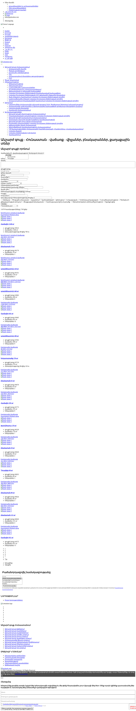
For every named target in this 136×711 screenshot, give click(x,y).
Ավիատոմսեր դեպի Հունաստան (22, 125)
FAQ (10, 78)
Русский (7, 34)
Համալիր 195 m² (7, 403)
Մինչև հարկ (6, 183)
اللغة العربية (9, 58)
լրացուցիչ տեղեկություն (19, 73)
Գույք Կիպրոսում (12, 80)
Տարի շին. (5, 189)
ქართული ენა (10, 47)
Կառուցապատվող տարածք (58, 202)
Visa (10, 74)
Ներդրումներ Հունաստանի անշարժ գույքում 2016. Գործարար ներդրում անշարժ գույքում (46, 104)
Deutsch (7, 42)
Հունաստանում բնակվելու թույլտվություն (26, 76)
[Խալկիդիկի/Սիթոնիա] (12, 582)
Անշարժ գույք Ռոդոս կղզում (16, 636)
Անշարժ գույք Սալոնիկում (15, 631)
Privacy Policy (28, 705)
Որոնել (4, 204)
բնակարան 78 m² (8, 246)
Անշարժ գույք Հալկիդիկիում (16, 633)
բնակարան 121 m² (8, 515)
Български (8, 38)
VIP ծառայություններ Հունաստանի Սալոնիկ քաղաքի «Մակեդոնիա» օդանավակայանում (46, 129)
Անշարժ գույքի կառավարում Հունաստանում (27, 118)
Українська (8, 56)
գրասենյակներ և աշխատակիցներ (23, 6)
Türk (6, 55)
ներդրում (9, 103)
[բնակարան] (16, 157)
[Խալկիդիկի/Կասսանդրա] (12, 580)
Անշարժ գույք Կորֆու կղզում (17, 634)
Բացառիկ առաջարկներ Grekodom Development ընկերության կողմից (36, 123)
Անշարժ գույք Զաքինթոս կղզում (18, 638)
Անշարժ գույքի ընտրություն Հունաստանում (27, 114)
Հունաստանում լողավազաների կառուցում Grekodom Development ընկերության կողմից (44, 101)
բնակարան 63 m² (8, 381)
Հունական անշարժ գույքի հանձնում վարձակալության (32, 119)
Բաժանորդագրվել (9, 586)
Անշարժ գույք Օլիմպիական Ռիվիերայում (22, 642)
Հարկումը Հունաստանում (20, 110)
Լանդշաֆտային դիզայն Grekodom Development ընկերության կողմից (36, 99)
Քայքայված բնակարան (34, 202)
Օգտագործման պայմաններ (17, 663)
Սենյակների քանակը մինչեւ (12, 187)
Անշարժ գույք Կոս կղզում (15, 648)
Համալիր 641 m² (7, 313)
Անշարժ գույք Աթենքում (14, 629)
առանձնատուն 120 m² (10, 269)
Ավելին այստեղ (21, 674)
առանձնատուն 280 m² (10, 336)
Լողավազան (72, 200)
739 (6, 559)
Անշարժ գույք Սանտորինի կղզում (19, 646)
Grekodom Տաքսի (15, 131)
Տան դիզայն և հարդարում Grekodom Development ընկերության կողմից (37, 97)
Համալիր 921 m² (7, 537)
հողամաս (5, 196)
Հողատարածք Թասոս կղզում (17, 640)
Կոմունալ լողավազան (89, 200)
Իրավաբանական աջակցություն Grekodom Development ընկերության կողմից (39, 116)
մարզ (3, 160)
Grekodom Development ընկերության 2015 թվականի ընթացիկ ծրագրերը (37, 95)
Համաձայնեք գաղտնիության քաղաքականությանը (20, 704)
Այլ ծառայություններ (13, 112)
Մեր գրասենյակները (17, 8)
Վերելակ (6, 200)
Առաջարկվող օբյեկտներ (15, 656)
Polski (7, 51)
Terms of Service (38, 705)
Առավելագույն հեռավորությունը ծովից (17, 198)
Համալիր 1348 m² (7, 224)
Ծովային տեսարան (20, 200)
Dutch (7, 44)
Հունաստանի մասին (17, 69)
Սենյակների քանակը (10, 185)
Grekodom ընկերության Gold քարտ (22, 133)
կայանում (35, 200)
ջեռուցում (60, 200)
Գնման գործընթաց (17, 71)
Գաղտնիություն (11, 661)
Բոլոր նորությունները (14, 600)
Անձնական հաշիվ (12, 665)
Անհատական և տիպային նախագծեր (25, 91)
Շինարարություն (16, 84)
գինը (3, 175)
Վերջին (8, 565)
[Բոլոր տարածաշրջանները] (12, 578)
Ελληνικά (8, 33)
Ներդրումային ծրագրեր (19, 108)
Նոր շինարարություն (109, 200)
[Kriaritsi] (12, 584)
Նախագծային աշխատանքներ (22, 87)
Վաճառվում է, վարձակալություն (14, 153)
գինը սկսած (6, 173)
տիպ (3, 158)
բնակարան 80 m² (8, 493)
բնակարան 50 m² (8, 448)
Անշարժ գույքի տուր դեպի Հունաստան (25, 121)
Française (8, 45)
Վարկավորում (15, 135)
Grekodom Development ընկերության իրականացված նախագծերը (35, 93)
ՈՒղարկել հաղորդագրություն (17, 709)
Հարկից (4, 181)
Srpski (7, 53)
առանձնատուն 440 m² (10, 291)
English (7, 31)
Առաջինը (8, 563)
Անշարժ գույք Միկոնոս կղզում (17, 644)
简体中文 (8, 40)
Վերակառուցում (16, 86)
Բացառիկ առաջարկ (13, 659)
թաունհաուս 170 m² (9, 425)
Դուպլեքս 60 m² (7, 470)
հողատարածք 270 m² (9, 358)
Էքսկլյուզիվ (110, 202)
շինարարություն (12, 82)
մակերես (4, 179)
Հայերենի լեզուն (11, 36)
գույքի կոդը (5, 169)
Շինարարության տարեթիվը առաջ (15, 191)
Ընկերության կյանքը (17, 10)
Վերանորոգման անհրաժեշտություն (87, 202)
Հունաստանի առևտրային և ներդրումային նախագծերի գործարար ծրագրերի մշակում (45, 106)
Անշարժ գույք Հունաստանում (17, 67)
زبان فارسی (9, 49)
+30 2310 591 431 (10, 12)
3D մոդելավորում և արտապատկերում (25, 89)
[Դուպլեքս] (16, 158)
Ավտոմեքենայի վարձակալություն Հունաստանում (30, 127)
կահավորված (48, 200)
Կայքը (3, 193)
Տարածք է (5, 177)
